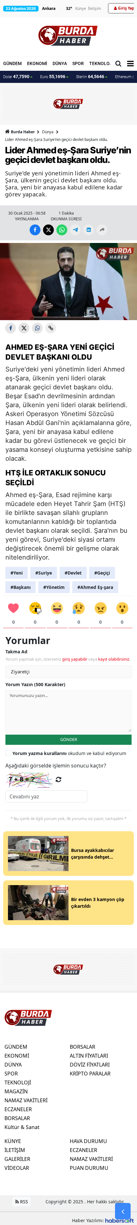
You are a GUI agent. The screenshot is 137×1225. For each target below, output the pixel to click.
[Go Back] (123, 1211)
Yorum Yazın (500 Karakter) (35, 684)
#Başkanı (21, 587)
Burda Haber (23, 132)
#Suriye (43, 573)
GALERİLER (17, 1159)
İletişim (94, 8)
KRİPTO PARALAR (90, 1073)
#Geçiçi (102, 573)
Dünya (48, 132)
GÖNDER (68, 739)
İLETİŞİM (14, 1150)
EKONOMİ (37, 63)
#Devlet (73, 573)
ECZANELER (18, 1109)
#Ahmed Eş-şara (95, 587)
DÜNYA (60, 63)
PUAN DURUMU (89, 1167)
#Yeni (17, 573)
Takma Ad (16, 652)
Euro (52, 76)
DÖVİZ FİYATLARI (90, 1064)
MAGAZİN (16, 1091)
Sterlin (90, 76)
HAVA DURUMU (88, 1141)
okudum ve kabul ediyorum (69, 753)
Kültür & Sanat (22, 1127)
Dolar (16, 76)
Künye (80, 8)
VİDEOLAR (16, 1167)
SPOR (78, 63)
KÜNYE (12, 1141)
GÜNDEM (12, 63)
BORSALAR (17, 1118)
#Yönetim (54, 587)
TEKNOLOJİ (101, 63)
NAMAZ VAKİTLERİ (25, 1100)
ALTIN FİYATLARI (89, 1055)
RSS (23, 1202)
